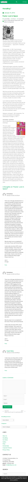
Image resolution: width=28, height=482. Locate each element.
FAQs (4, 443)
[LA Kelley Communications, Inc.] (4, 2)
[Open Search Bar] (16, 2)
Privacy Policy (6, 449)
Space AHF (17, 20)
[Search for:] (14, 473)
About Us (5, 436)
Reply (6, 264)
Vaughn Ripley (10, 351)
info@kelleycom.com (11, 465)
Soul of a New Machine (9, 20)
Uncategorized (10, 22)
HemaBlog (5, 438)
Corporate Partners (7, 447)
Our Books (5, 440)
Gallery (4, 442)
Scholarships (6, 446)
